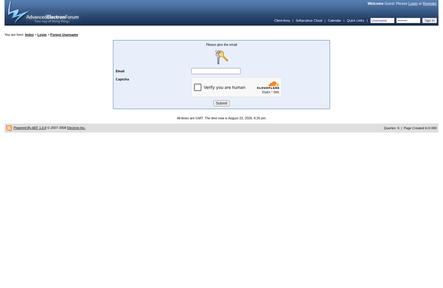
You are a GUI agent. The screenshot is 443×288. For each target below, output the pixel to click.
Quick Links (355, 20)
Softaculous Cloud (309, 20)
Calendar (334, 20)
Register (430, 4)
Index (29, 34)
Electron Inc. (76, 128)
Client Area (282, 20)
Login (413, 4)
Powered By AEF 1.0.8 (30, 128)
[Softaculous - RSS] (9, 128)
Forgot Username (64, 34)
